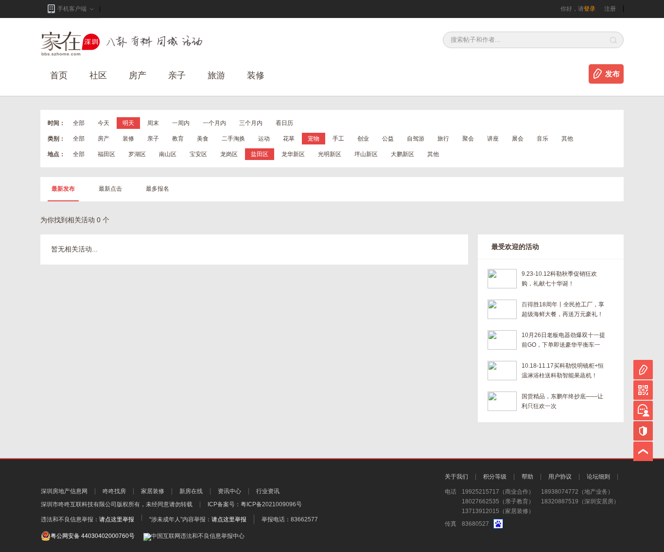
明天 (128, 123)
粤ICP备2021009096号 (271, 504)
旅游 (216, 75)
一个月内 (214, 123)
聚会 (468, 138)
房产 (103, 138)
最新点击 (110, 188)
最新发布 (63, 188)
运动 (264, 138)
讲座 (493, 138)
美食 (203, 138)
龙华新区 (293, 154)
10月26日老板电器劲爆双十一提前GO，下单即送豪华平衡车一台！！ (563, 341)
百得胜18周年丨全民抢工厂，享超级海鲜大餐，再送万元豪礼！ (563, 309)
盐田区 (259, 154)
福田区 (106, 154)
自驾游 (415, 138)
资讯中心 (229, 491)
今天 (103, 123)
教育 (178, 138)
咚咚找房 (114, 491)
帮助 (527, 476)
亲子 (177, 75)
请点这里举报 (116, 519)
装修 (255, 75)
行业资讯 (268, 491)
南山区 (167, 154)
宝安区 (198, 154)
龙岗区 (229, 154)
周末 (153, 123)
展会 (518, 138)
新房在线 (191, 491)
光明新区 (329, 154)
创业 (363, 138)
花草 (289, 138)
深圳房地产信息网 (64, 491)
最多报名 (157, 188)
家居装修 (152, 491)
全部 (79, 123)
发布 (612, 74)
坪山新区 (366, 154)
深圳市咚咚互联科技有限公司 (79, 504)
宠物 (313, 138)
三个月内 (250, 123)
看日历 (284, 123)
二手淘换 (233, 138)
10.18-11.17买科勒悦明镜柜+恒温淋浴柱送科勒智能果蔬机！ (563, 370)
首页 (59, 75)
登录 (589, 8)
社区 (98, 75)
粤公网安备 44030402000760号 (93, 536)
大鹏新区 (402, 154)
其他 (567, 138)
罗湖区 (137, 154)
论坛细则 (598, 476)
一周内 (181, 123)
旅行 (443, 138)
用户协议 (560, 476)
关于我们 (456, 476)
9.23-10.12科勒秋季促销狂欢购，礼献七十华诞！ (559, 278)
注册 (610, 8)
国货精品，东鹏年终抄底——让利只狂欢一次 (562, 401)
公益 (388, 138)
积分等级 (495, 476)
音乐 (542, 138)
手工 (338, 138)
